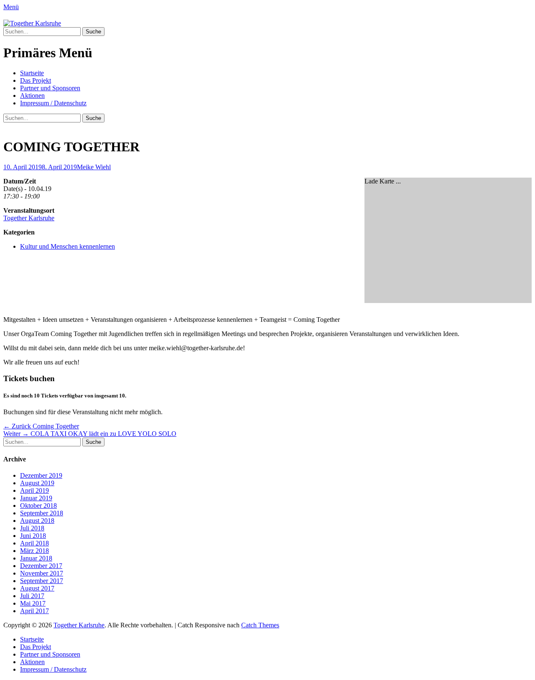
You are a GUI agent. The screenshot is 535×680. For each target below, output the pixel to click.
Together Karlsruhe (28, 218)
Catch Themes (260, 625)
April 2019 (34, 490)
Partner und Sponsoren (50, 88)
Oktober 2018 (38, 505)
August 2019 (37, 482)
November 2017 (41, 573)
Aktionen (32, 95)
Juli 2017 (32, 595)
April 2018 (34, 543)
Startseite (32, 72)
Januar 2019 (36, 498)
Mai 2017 (33, 603)
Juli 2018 (32, 528)
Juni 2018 (33, 535)
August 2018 (37, 520)
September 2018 (41, 513)
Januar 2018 (36, 558)
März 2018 (34, 550)
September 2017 (41, 580)
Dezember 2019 (41, 475)
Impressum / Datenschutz (53, 103)
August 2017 (37, 588)
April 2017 (34, 610)
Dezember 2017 (41, 565)
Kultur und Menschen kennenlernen (67, 246)
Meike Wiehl (94, 167)
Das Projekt (35, 80)
